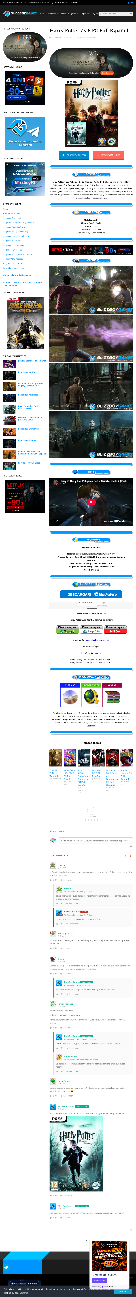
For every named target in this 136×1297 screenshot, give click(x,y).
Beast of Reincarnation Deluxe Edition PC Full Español (32, 452)
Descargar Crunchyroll (28, 429)
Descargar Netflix (26, 372)
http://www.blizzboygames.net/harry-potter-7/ (102, 1113)
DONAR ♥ (73, 2)
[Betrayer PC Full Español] (98, 765)
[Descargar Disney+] (9, 447)
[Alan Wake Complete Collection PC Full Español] (84, 765)
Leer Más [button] (24, 1293)
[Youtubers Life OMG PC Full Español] (70, 765)
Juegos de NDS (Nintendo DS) (16, 236)
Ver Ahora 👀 (99, 1280)
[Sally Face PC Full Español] (9, 469)
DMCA (131, 1278)
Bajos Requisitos (58, 38)
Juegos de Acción (72, 38)
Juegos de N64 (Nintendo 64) (15, 231)
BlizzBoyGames (83, 1059)
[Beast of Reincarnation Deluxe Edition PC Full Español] (9, 458)
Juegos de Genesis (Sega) (14, 227)
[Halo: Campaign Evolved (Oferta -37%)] (9, 413)
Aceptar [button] (122, 1291)
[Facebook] (128, 2)
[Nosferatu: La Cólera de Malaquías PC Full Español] (112, 765)
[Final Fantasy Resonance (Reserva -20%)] (9, 424)
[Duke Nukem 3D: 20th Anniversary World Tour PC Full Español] (25, 348)
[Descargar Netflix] (9, 379)
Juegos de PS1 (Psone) (12, 250)
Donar (5, 209)
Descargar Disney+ (27, 440)
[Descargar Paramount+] (9, 401)
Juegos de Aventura (88, 38)
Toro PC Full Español (53, 773)
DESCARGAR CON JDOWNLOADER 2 (37, 2)
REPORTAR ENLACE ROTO (12, 2)
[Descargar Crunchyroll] (9, 435)
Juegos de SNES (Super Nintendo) (17, 254)
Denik (79, 985)
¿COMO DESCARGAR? (60, 2)
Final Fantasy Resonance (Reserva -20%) (30, 418)
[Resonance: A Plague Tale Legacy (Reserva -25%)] (9, 390)
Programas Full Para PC (13, 263)
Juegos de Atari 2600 (12, 218)
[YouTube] (132, 2)
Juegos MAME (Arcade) (13, 259)
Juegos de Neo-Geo (11, 240)
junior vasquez (82, 1039)
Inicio (42, 13)
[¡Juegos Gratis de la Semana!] (9, 367)
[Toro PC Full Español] (55, 765)
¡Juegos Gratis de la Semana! (32, 360)
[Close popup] (86, 1240)
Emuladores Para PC (12, 213)
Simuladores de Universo (13, 268)
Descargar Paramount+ (29, 395)
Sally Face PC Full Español (30, 463)
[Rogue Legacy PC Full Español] (126, 765)
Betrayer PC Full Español (96, 773)
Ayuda (95, 13)
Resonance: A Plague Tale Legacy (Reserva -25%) (30, 384)
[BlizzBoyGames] (20, 16)
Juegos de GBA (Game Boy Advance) (19, 222)
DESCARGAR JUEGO (76, 155)
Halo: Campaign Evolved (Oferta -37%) (29, 407)
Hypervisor (85, 13)
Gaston (80, 892)
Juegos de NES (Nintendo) (14, 245)
